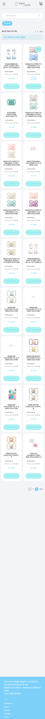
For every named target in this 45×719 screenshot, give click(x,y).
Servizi (6, 707)
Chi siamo (8, 703)
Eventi (6, 717)
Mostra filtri (9, 31)
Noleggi (7, 714)
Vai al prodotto (12, 86)
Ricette (7, 710)
